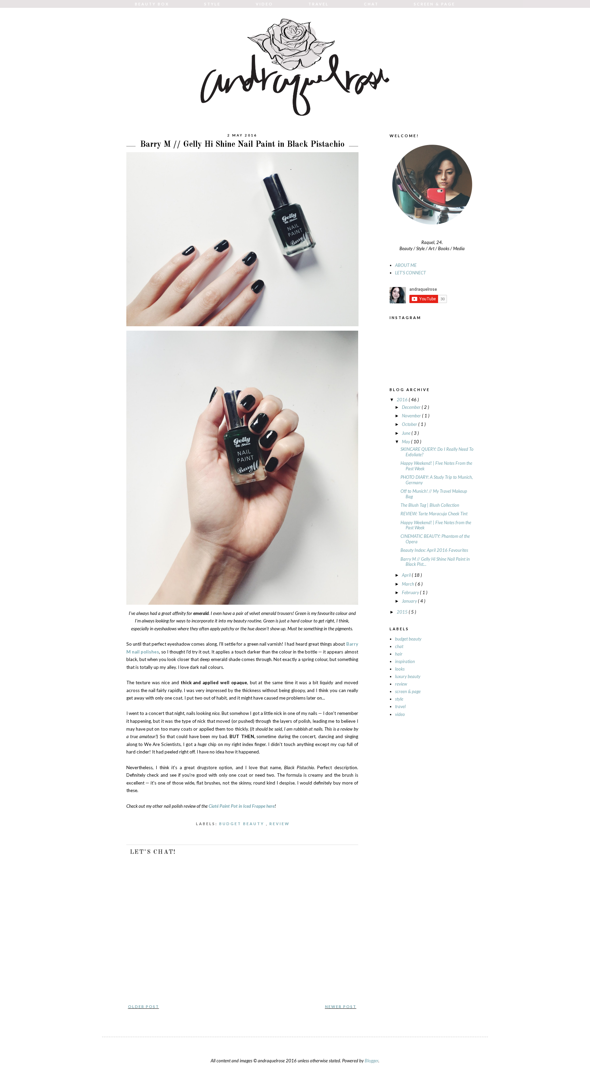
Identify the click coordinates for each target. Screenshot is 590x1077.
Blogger (371, 1060)
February (411, 592)
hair (399, 654)
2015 (403, 612)
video (400, 714)
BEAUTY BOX (152, 4)
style (399, 699)
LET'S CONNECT (410, 272)
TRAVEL (318, 4)
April (407, 575)
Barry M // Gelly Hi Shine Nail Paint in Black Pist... (435, 561)
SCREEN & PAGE (434, 4)
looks (400, 669)
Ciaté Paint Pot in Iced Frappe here (242, 806)
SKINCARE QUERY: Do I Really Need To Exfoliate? (437, 451)
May (406, 441)
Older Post (143, 1006)
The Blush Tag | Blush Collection (430, 505)
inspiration (405, 661)
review (280, 823)
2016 (403, 399)
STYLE (212, 4)
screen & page (408, 691)
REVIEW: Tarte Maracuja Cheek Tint (434, 513)
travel (400, 706)
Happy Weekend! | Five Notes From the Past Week (436, 465)
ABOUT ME (406, 265)
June (406, 433)
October (410, 424)
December (412, 407)
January (410, 601)
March (408, 584)
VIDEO (264, 4)
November (412, 415)
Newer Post (340, 1006)
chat (399, 646)
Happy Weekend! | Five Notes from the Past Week (436, 525)
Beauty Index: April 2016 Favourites (434, 550)
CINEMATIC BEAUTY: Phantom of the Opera (435, 538)
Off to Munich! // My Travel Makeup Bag (434, 493)
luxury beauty (407, 676)
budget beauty (242, 823)
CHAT (371, 4)
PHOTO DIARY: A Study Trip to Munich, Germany (437, 479)
